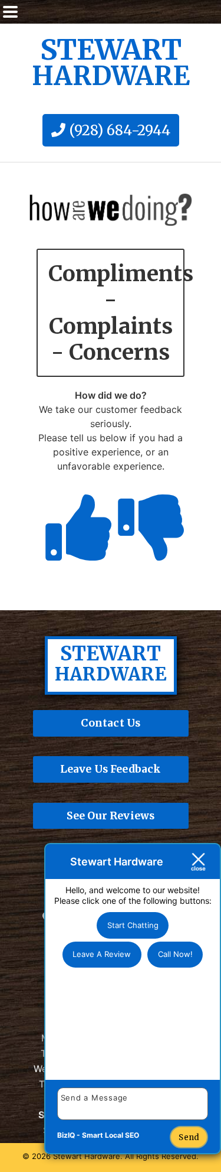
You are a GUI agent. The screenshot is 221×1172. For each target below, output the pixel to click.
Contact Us (111, 723)
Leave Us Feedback (110, 769)
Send (189, 1137)
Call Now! (175, 954)
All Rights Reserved (160, 1156)
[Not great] (147, 549)
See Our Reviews (111, 815)
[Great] (74, 549)
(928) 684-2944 (117, 130)
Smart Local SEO (110, 1135)
